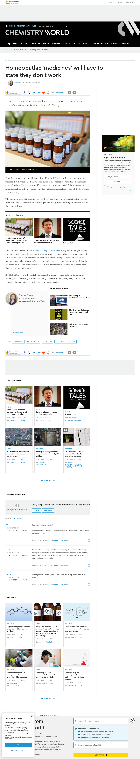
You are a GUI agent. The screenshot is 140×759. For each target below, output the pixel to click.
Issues (35, 715)
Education (120, 2)
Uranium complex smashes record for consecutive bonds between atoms (77, 629)
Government (18, 341)
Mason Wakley (46, 642)
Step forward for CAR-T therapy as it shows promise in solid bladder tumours (18, 675)
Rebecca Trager (17, 421)
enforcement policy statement (43, 250)
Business (39, 449)
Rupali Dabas (16, 637)
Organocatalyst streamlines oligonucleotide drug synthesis (18, 629)
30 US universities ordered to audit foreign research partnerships (18, 454)
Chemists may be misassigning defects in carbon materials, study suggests (74, 676)
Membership (130, 2)
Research (10, 624)
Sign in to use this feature (80, 87)
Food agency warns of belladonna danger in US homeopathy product (16, 240)
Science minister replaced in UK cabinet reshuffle (46, 241)
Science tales (69, 243)
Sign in (36, 510)
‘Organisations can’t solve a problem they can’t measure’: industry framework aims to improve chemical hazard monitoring (48, 631)
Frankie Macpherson (13, 684)
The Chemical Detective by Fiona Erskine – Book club (79, 312)
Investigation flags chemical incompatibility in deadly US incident (47, 454)
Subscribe (31, 26)
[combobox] (52, 26)
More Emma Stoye (59, 288)
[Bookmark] (74, 93)
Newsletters (18, 50)
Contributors (45, 715)
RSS (55, 715)
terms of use (110, 188)
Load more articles (48, 480)
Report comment (62, 540)
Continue (99, 755)
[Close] (31, 716)
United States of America (65, 341)
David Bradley (74, 421)
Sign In (12, 26)
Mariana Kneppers (70, 463)
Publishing (111, 2)
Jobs (26, 50)
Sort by (8, 518)
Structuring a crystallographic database (79, 297)
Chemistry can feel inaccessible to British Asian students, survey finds (47, 675)
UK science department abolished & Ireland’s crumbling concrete (74, 454)
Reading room (35, 50)
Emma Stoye (19, 83)
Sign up (117, 182)
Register (21, 26)
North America (33, 341)
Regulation (47, 341)
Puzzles (45, 50)
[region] (18, 735)
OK (18, 745)
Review (67, 412)
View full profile (18, 332)
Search (66, 26)
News (7, 61)
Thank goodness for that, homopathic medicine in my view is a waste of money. (58, 576)
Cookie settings (18, 750)
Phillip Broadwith (41, 463)
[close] (90, 87)
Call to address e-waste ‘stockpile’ (78, 325)
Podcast (68, 449)
